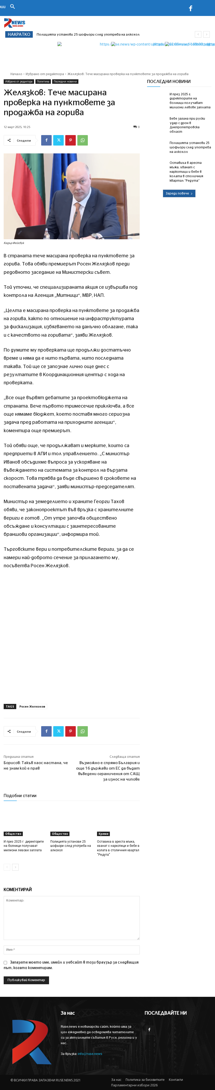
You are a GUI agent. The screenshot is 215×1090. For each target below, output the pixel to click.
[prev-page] (7, 867)
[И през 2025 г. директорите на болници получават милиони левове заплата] (25, 821)
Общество (13, 834)
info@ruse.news (90, 1054)
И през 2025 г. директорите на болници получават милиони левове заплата (24, 846)
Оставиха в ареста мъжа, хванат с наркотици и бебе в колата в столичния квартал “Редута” (186, 171)
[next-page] (15, 867)
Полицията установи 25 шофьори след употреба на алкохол (70, 846)
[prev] (198, 34)
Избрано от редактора (45, 74)
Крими (103, 834)
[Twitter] (58, 140)
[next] (206, 34)
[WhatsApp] (82, 140)
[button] (12, 7)
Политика (43, 81)
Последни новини (65, 81)
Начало (16, 74)
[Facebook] (191, 9)
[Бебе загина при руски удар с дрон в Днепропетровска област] (156, 123)
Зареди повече (177, 193)
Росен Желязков (32, 706)
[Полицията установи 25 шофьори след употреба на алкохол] (71, 821)
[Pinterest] (70, 140)
